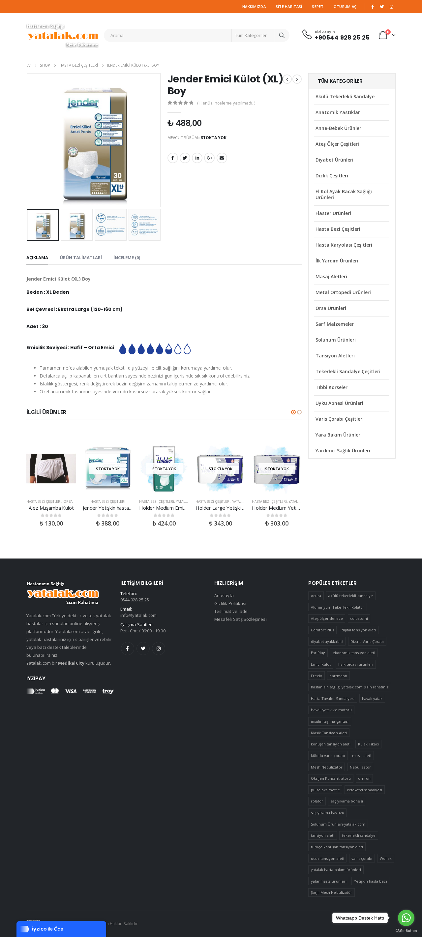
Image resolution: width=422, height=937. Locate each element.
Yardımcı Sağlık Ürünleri (343, 450)
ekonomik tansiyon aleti (354, 652)
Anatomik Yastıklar (338, 112)
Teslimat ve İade (231, 611)
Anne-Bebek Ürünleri (339, 128)
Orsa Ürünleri (331, 308)
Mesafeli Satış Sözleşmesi (240, 619)
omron (364, 778)
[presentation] (28, 140)
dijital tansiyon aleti (359, 629)
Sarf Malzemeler (335, 324)
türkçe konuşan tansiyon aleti (337, 846)
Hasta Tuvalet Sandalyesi (333, 698)
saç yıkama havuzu (327, 812)
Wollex (386, 858)
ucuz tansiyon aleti (327, 858)
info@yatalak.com (138, 615)
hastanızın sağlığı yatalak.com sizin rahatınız (350, 686)
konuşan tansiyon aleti (330, 743)
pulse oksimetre (325, 789)
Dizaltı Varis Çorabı (367, 641)
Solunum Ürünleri (336, 340)
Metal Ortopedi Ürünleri (343, 292)
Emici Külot (321, 664)
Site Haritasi (289, 6)
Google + (209, 158)
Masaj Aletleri (331, 276)
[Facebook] (372, 6)
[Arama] (281, 35)
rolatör (317, 801)
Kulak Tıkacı (368, 743)
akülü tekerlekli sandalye (350, 595)
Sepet (317, 6)
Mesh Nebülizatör (327, 767)
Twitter (143, 648)
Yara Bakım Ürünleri (339, 435)
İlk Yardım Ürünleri (337, 260)
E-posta (222, 158)
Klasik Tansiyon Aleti (329, 732)
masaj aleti (361, 755)
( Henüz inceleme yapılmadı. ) (226, 103)
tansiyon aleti (323, 835)
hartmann (338, 675)
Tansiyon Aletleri (335, 355)
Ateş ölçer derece (327, 618)
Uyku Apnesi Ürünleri (339, 403)
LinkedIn (197, 158)
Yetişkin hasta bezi (370, 881)
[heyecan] (382, 6)
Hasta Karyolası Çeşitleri (344, 245)
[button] (293, 412)
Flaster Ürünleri (333, 213)
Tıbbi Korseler (331, 387)
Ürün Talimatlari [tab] (81, 257)
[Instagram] (391, 6)
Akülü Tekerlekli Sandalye (345, 96)
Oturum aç (345, 6)
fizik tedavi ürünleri (355, 664)
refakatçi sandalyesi (364, 789)
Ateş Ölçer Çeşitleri (337, 144)
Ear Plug (318, 652)
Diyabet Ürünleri (334, 160)
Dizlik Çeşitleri (332, 175)
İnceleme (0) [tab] (126, 257)
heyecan (185, 158)
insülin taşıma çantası (329, 721)
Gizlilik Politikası (230, 603)
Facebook (172, 158)
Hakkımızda (254, 6)
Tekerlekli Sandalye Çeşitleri (348, 371)
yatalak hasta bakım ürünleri (336, 869)
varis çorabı (361, 858)
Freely (316, 675)
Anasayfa (224, 595)
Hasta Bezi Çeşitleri (43, 501)
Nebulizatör (360, 767)
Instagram (158, 648)
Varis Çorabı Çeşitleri (340, 419)
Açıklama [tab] (37, 257)
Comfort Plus (322, 629)
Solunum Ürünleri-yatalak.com (338, 824)
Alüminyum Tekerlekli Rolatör (338, 607)
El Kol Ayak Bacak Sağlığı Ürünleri (344, 194)
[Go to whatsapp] (406, 918)
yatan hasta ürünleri (329, 881)
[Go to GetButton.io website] (406, 930)
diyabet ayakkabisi (327, 641)
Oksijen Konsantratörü (331, 778)
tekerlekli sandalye (359, 835)
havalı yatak (372, 698)
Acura (316, 595)
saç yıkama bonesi (347, 801)
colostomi (359, 618)
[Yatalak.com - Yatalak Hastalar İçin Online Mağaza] (62, 35)
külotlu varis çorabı (328, 755)
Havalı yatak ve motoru (331, 709)
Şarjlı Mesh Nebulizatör (331, 892)
